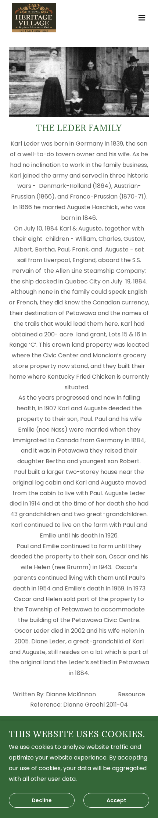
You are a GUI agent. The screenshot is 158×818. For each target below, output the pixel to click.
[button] (141, 17)
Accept (116, 800)
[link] (34, 17)
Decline (42, 800)
